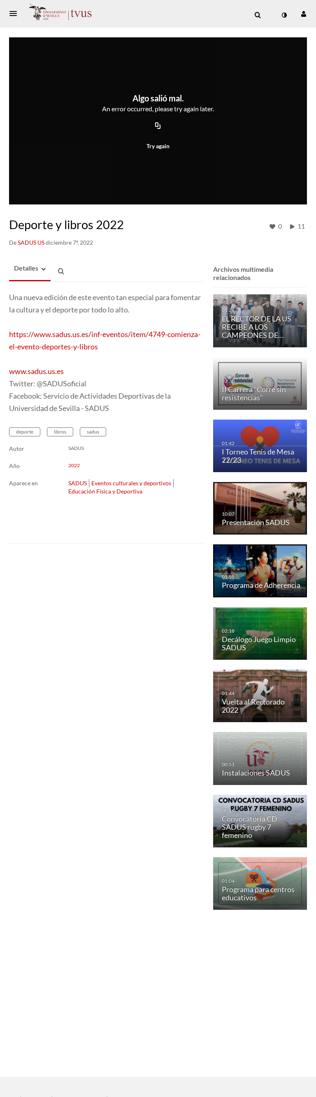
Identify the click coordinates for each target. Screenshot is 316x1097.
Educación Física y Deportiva (105, 491)
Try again (158, 145)
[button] (15, 13)
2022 (74, 465)
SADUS (77, 483)
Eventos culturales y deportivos (131, 483)
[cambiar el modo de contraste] (284, 15)
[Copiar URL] (158, 126)
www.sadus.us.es (36, 371)
